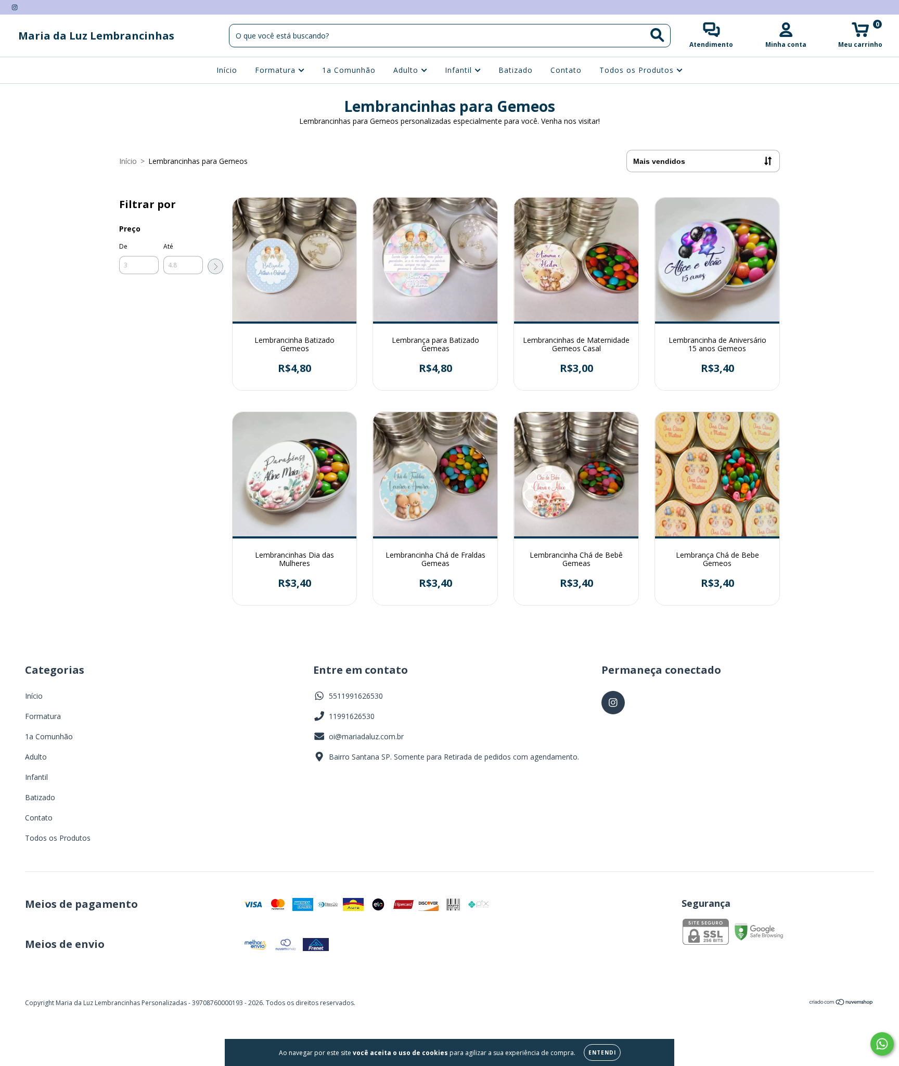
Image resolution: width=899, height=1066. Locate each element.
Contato (566, 70)
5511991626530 (356, 696)
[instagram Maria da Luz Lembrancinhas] (14, 7)
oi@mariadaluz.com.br (366, 736)
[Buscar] (657, 35)
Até (168, 246)
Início (226, 70)
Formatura (276, 70)
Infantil (459, 70)
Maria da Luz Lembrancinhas (96, 36)
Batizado (515, 70)
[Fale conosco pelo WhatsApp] (882, 1044)
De (123, 246)
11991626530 (352, 716)
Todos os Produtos (637, 70)
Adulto (407, 70)
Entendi (602, 1052)
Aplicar (215, 266)
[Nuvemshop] (841, 1003)
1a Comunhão (349, 70)
